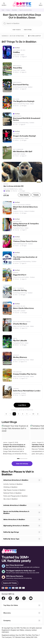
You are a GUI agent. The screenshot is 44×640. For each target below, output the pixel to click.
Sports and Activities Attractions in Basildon (16, 512)
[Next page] (37, 413)
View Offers (28, 29)
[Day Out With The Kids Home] (22, 4)
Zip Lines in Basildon (10, 499)
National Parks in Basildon (12, 493)
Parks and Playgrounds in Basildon (15, 496)
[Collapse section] (39, 480)
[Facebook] (3, 599)
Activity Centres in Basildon (13, 484)
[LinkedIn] (10, 599)
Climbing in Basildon (10, 487)
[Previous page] (6, 413)
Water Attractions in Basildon (14, 519)
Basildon (14, 10)
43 (33, 414)
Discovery (7, 613)
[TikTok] (17, 599)
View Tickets (16, 29)
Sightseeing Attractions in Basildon (16, 525)
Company (7, 620)
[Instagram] (24, 599)
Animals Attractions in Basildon (14, 505)
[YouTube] (30, 599)
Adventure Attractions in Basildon (15, 480)
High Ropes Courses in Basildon (14, 490)
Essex (8, 10)
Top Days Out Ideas (10, 605)
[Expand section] (39, 505)
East (3, 10)
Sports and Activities (25, 10)
